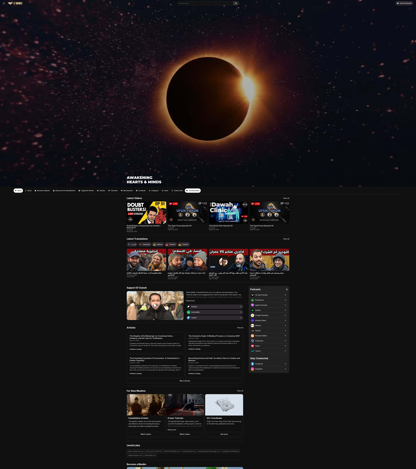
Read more (190, 301)
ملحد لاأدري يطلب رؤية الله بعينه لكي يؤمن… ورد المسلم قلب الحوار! (228, 274)
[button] (18, 190)
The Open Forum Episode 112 (261, 226)
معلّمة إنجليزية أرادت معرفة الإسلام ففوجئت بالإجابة (144, 273)
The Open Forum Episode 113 (179, 226)
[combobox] (204, 3)
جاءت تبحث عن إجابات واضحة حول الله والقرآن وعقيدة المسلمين (186, 274)
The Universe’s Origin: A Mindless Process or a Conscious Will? (214, 336)
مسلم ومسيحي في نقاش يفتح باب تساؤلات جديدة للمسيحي (267, 274)
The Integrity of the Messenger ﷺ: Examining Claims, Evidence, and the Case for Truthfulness (151, 337)
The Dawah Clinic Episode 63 (221, 226)
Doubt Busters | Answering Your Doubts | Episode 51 (143, 227)
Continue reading (135, 349)
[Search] (236, 3)
